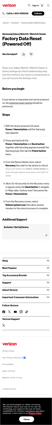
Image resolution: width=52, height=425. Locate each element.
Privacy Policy (8, 351)
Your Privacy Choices (12, 358)
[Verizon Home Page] (9, 5)
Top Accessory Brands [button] (14, 275)
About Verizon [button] (10, 289)
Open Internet (8, 371)
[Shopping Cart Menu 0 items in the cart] (42, 5)
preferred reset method (20, 103)
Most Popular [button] (9, 268)
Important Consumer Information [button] (20, 297)
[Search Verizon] (29, 5)
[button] (24, 54)
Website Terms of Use (12, 378)
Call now (38, 13)
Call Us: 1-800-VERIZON (17, 13)
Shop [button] (5, 260)
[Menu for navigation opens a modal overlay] (48, 5)
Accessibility (7, 364)
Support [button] (6, 282)
